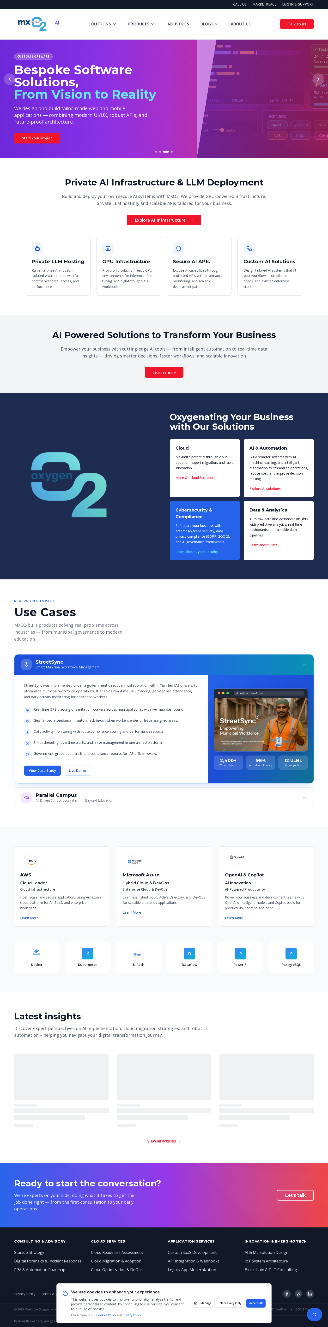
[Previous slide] (9, 79)
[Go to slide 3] (164, 152)
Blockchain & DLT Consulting (271, 1269)
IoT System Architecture (266, 1261)
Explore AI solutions (265, 488)
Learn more (164, 372)
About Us (241, 24)
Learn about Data (263, 545)
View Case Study (42, 770)
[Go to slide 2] (160, 152)
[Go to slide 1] (156, 152)
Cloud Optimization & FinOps (117, 1269)
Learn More (29, 918)
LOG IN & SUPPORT (298, 4)
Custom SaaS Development (192, 1252)
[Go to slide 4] (170, 152)
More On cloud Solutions (195, 477)
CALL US (240, 4)
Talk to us (297, 24)
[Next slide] (318, 79)
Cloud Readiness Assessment (117, 1252)
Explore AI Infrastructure (160, 220)
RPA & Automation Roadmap (39, 1269)
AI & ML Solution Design (266, 1252)
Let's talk (295, 1195)
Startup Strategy (29, 1252)
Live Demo (77, 770)
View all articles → (164, 1141)
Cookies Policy (106, 1315)
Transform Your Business (43, 146)
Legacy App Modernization (192, 1269)
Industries (178, 24)
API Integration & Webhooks (193, 1261)
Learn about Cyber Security (197, 551)
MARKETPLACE (264, 4)
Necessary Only (230, 1303)
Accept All (256, 1303)
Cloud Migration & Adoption (116, 1261)
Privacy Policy (132, 1315)
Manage (206, 1303)
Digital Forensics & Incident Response (48, 1261)
